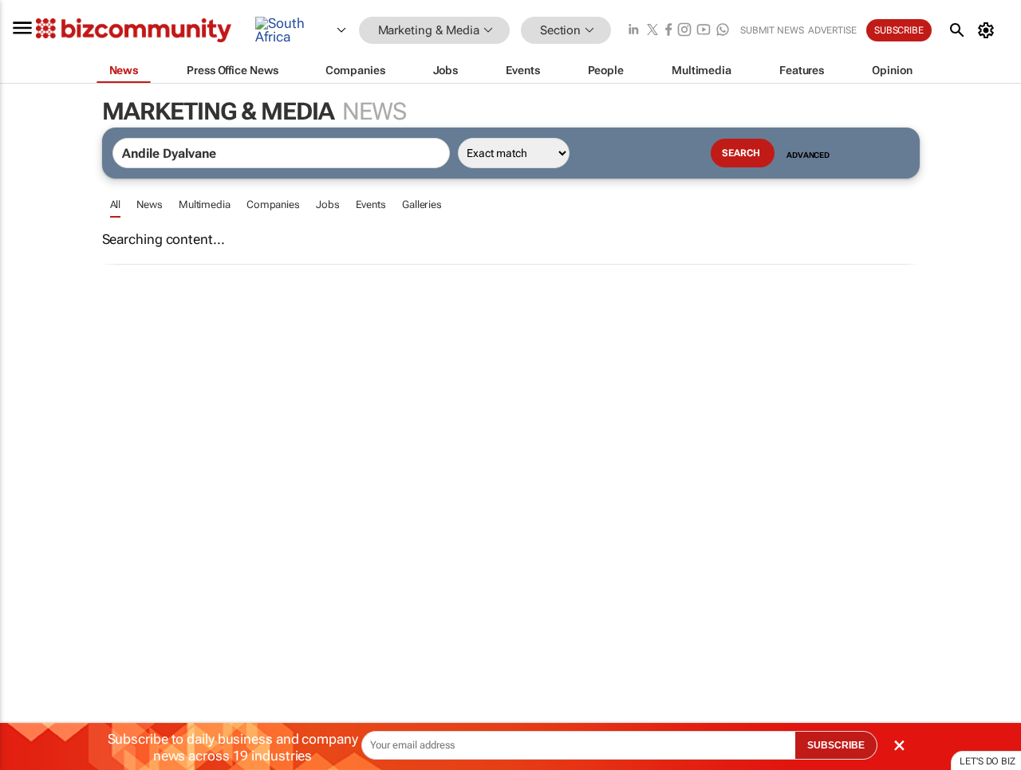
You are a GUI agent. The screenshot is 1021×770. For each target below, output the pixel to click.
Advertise (832, 30)
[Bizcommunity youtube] (703, 30)
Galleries (422, 204)
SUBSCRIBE (836, 745)
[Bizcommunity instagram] (684, 30)
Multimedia (205, 204)
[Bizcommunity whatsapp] (722, 30)
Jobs (328, 204)
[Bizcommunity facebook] (668, 30)
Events (371, 204)
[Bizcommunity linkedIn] (633, 30)
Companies (273, 204)
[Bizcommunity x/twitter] (652, 30)
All (115, 204)
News (149, 204)
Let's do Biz (987, 761)
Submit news (772, 30)
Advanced (808, 155)
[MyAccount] (988, 30)
